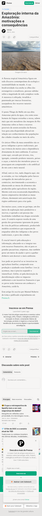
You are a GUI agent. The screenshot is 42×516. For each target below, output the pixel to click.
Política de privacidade (21, 341)
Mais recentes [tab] (17, 399)
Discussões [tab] (28, 399)
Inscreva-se (29, 3)
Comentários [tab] (7, 372)
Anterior (8, 357)
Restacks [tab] (17, 372)
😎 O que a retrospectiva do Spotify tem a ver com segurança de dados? (14, 408)
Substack (12, 511)
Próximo (34, 357)
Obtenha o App (31, 506)
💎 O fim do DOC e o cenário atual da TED (14, 430)
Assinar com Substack (22, 482)
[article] (21, 414)
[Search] (38, 399)
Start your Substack (14, 506)
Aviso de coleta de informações (28, 338)
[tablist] (12, 372)
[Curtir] (4, 37)
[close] (35, 440)
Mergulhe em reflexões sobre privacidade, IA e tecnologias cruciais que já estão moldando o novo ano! (15, 414)
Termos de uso (10, 489)
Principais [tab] (6, 399)
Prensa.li (5, 298)
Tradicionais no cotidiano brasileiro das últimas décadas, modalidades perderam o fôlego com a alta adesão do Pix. (15, 435)
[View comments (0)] (9, 37)
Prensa (9, 30)
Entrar (37, 3)
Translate (6, 9)
